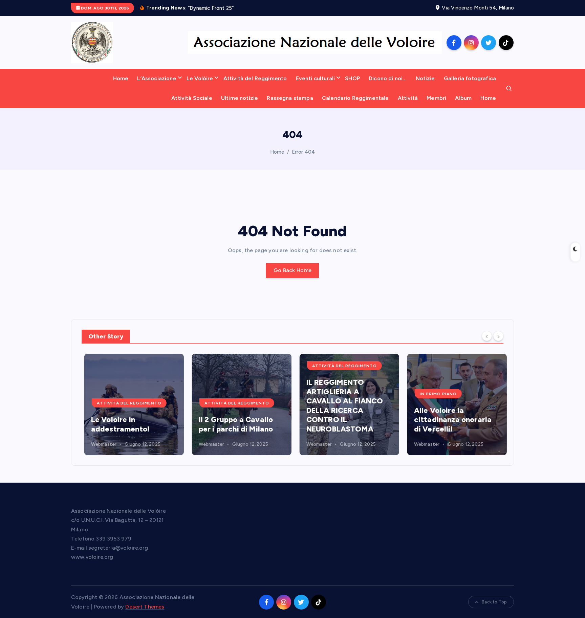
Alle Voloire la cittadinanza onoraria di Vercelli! (450, 420)
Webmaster (101, 444)
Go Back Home (293, 270)
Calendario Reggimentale (355, 98)
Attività (408, 98)
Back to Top (494, 601)
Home (121, 78)
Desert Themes (144, 606)
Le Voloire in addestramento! (117, 424)
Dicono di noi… (388, 78)
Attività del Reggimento (255, 78)
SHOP (352, 78)
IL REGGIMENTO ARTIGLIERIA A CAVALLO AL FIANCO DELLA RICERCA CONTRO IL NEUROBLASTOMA (342, 406)
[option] (131, 404)
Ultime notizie (239, 98)
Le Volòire (200, 78)
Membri (436, 98)
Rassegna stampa (290, 98)
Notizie (425, 78)
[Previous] (487, 336)
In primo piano (435, 394)
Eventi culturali (315, 78)
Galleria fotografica (470, 78)
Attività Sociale (191, 98)
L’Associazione (156, 78)
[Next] (498, 336)
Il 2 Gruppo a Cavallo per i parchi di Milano (233, 424)
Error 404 (303, 152)
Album (463, 98)
